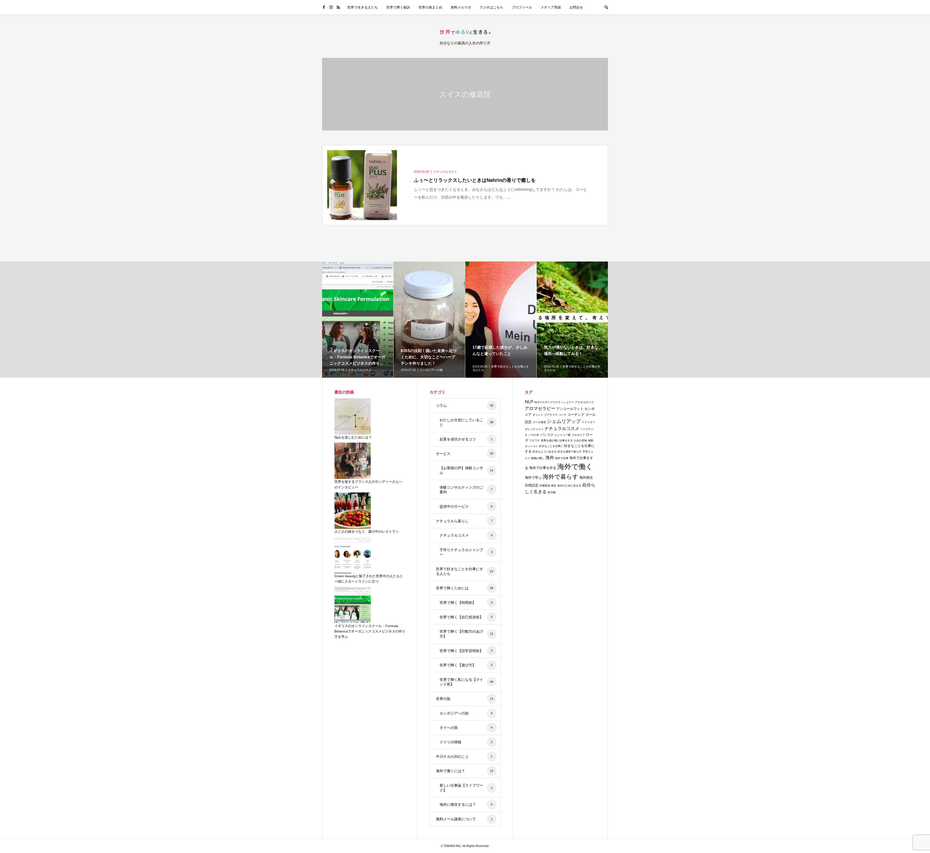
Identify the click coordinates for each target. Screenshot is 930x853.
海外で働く (575, 466)
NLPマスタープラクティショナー (554, 402)
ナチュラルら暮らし (464, 521)
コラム (464, 405)
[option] (358, 319)
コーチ (562, 414)
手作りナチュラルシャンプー (466, 552)
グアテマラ (551, 414)
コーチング (575, 414)
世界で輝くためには (464, 588)
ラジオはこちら (491, 7)
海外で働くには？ (464, 771)
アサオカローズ (584, 402)
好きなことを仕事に (551, 446)
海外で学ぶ (533, 477)
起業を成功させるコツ (466, 439)
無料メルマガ (461, 7)
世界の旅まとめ (430, 7)
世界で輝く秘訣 (398, 7)
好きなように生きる (545, 451)
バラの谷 (533, 434)
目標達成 (544, 485)
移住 (553, 485)
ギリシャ (538, 414)
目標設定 (531, 485)
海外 (549, 457)
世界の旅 (464, 699)
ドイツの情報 (466, 742)
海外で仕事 (561, 458)
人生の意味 (580, 440)
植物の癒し (537, 458)
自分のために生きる (569, 485)
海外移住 (586, 477)
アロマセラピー (540, 408)
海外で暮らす (560, 477)
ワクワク (534, 440)
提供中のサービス (466, 506)
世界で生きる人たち (362, 7)
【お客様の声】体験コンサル (466, 470)
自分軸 (552, 492)
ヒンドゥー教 (563, 434)
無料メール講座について (464, 819)
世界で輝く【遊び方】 (466, 665)
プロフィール (522, 7)
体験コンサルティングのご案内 (466, 489)
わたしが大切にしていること (466, 422)
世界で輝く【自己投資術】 (466, 617)
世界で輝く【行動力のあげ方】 (466, 633)
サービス (464, 454)
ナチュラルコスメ (466, 535)
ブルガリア (578, 434)
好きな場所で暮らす (569, 451)
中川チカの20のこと (464, 756)
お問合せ (576, 7)
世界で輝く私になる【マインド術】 (466, 681)
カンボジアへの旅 (466, 713)
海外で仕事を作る (542, 468)
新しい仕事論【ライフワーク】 (466, 787)
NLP (529, 401)
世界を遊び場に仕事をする (557, 440)
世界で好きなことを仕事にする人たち (464, 571)
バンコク (547, 435)
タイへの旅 (466, 727)
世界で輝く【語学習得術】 (466, 651)
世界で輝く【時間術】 (466, 602)
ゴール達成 (539, 422)
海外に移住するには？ (466, 804)
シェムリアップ (564, 421)
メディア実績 (551, 7)
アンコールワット (569, 409)
